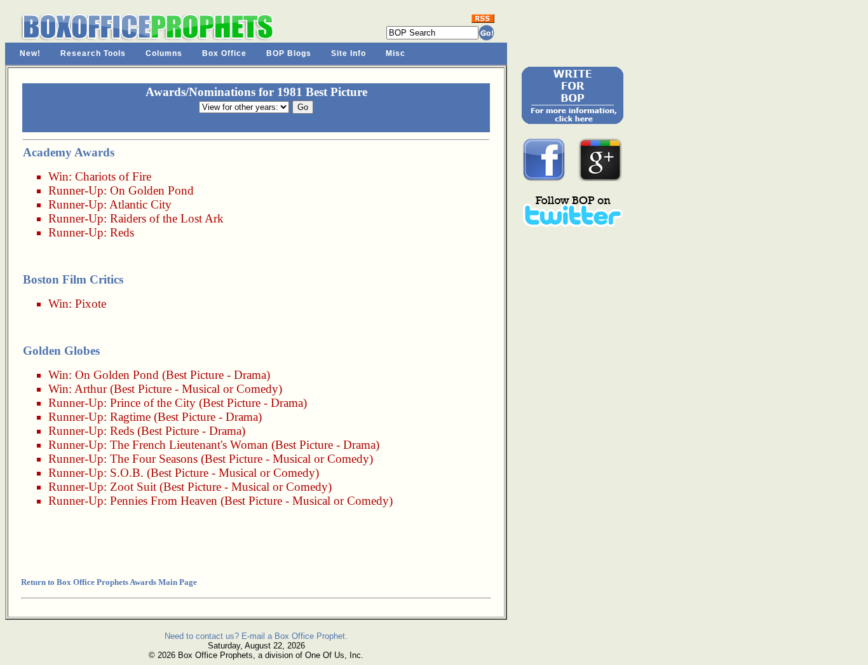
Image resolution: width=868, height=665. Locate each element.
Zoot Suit (133, 486)
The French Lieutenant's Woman (189, 444)
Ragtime (130, 416)
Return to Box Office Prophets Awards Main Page (109, 582)
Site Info (348, 53)
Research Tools (93, 53)
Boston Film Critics (73, 279)
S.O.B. (127, 472)
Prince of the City (153, 402)
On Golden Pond (152, 190)
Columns (164, 53)
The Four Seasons (154, 458)
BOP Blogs (288, 53)
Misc (395, 53)
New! (30, 53)
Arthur (90, 388)
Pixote (90, 303)
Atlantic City (140, 204)
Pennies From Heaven (163, 500)
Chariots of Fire (113, 176)
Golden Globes (61, 350)
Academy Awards (68, 152)
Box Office (224, 53)
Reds (122, 232)
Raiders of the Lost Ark (167, 218)
